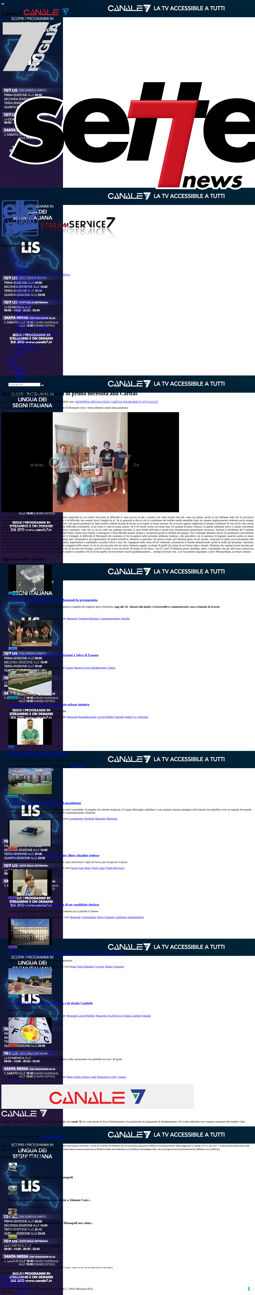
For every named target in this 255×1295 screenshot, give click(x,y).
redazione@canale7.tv (13, 1279)
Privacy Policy (22, 1285)
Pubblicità (20, 352)
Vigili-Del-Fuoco (115, 868)
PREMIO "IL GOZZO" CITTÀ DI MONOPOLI (42, 274)
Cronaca (13, 848)
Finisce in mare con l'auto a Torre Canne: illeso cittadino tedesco (53, 855)
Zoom (18, 331)
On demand (14, 259)
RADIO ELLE (23, 306)
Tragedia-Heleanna (88, 618)
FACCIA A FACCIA (27, 284)
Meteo (69, 1076)
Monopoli (83, 401)
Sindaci (109, 966)
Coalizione (121, 917)
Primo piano (22, 324)
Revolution (100, 401)
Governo (99, 966)
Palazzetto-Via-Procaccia (109, 1015)
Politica (12, 897)
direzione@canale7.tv (53, 1136)
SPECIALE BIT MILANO (30, 315)
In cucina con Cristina (27, 349)
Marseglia (100, 818)
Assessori (119, 966)
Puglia (77, 1076)
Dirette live (14, 365)
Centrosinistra (88, 917)
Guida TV (14, 356)
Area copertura (16, 368)
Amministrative (135, 917)
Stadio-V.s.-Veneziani (136, 716)
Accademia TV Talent (27, 340)
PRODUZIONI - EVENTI (30, 290)
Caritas (116, 401)
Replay (19, 337)
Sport (11, 746)
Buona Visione (23, 309)
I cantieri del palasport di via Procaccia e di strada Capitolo (50, 1003)
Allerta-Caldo (89, 1076)
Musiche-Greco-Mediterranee (90, 667)
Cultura (12, 648)
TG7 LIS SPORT (25, 296)
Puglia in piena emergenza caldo (31, 1052)
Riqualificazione (87, 716)
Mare (88, 868)
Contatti (12, 362)
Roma (73, 966)
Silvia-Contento (105, 917)
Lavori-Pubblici (105, 716)
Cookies (5, 1285)
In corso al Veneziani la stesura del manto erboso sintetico (49, 704)
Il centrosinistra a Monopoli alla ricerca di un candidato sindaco (53, 904)
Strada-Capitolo (132, 1015)
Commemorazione (110, 618)
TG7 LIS (20, 265)
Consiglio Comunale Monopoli (32, 318)
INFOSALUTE (24, 302)
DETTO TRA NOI (26, 281)
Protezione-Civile (106, 1076)
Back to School (23, 346)
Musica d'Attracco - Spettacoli (31, 327)
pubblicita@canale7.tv (13, 1282)
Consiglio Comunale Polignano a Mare (36, 334)
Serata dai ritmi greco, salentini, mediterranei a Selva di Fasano (53, 655)
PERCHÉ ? (21, 271)
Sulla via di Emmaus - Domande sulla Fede (39, 299)
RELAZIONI (22, 293)
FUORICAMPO (24, 287)
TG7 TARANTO (25, 268)
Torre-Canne (98, 868)
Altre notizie (15, 1080)
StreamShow (22, 1291)
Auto (81, 868)
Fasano (69, 667)
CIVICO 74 (21, 312)
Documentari (22, 343)
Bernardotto (77, 766)
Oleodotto (88, 818)
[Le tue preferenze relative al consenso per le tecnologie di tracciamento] (249, 1289)
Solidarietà (132, 401)
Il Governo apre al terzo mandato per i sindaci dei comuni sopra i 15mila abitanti (66, 954)
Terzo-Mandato (85, 966)
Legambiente (76, 818)
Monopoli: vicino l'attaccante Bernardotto (38, 753)
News (11, 359)
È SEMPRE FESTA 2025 (29, 277)
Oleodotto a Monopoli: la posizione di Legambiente (44, 803)
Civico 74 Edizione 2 (27, 321)
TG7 (11, 255)
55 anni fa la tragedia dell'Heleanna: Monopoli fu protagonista (53, 600)
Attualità (150, 401)
